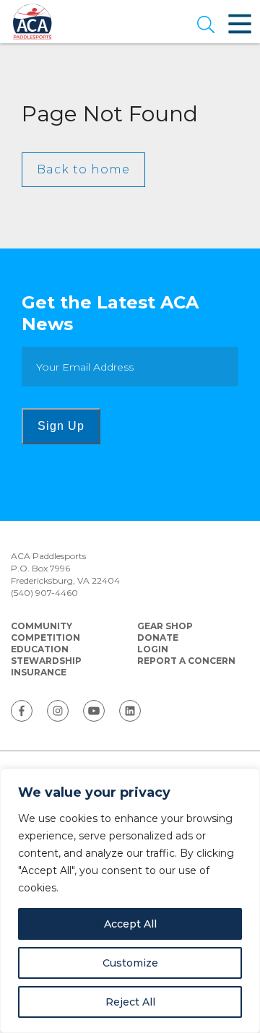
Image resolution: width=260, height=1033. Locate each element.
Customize (130, 962)
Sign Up (61, 426)
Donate (157, 637)
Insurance (38, 672)
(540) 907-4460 (44, 592)
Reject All (130, 1001)
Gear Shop (165, 626)
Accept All (130, 923)
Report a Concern (186, 660)
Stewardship (46, 660)
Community (41, 626)
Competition (45, 637)
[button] (206, 26)
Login (152, 649)
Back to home (83, 169)
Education (40, 649)
